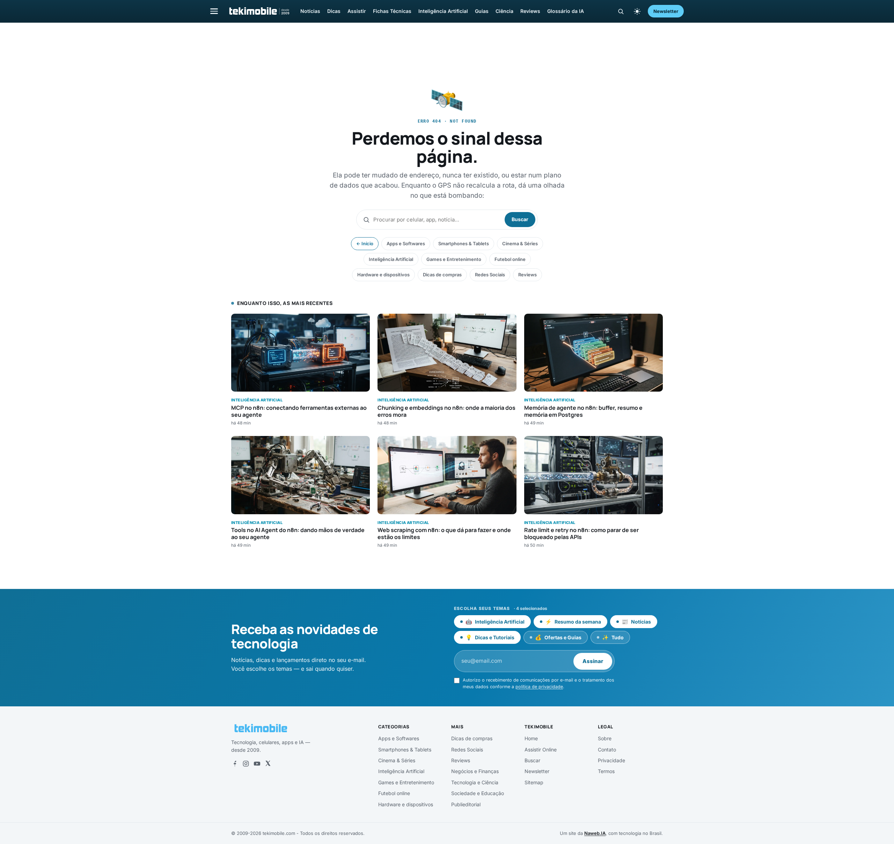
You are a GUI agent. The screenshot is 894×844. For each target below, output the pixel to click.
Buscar (520, 219)
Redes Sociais (490, 274)
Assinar (592, 661)
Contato (607, 749)
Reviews (530, 11)
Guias (482, 11)
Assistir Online (541, 749)
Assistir (356, 11)
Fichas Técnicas (392, 11)
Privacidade (611, 760)
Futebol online (510, 259)
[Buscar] (620, 11)
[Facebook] (234, 763)
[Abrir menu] (214, 11)
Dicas (333, 11)
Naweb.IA (595, 833)
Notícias (310, 11)
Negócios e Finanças (475, 771)
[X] (268, 763)
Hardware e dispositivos (383, 274)
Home (531, 738)
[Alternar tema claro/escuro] (637, 11)
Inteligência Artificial (443, 11)
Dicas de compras (442, 274)
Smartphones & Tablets (463, 243)
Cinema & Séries (520, 243)
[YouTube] (257, 763)
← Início (364, 243)
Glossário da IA (565, 11)
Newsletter (665, 11)
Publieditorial (466, 804)
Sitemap (534, 782)
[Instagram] (245, 763)
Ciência (504, 11)
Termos (606, 771)
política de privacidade (539, 686)
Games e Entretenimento (453, 259)
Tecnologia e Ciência (474, 782)
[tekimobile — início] (258, 11)
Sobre (604, 738)
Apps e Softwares (406, 243)
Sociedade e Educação (477, 793)
